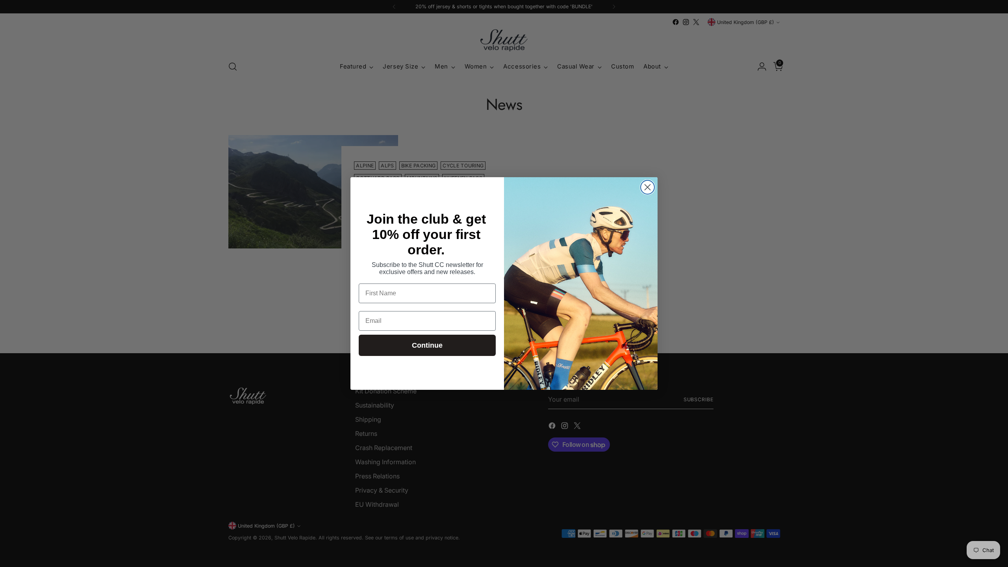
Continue (427, 345)
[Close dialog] (647, 187)
